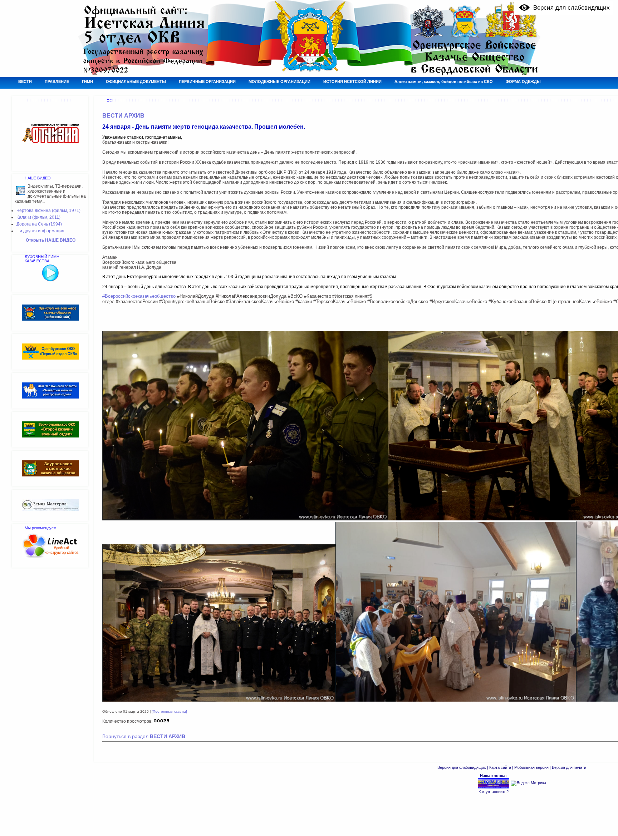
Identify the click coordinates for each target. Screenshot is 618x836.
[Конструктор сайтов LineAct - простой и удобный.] (50, 556)
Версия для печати (569, 767)
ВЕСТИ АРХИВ (123, 116)
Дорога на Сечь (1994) (39, 224)
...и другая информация (40, 230)
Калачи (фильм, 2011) (38, 217)
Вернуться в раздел (143, 736)
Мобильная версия (531, 767)
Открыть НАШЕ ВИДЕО (50, 240)
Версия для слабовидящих (461, 767)
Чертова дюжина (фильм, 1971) (48, 210)
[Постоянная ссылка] (169, 711)
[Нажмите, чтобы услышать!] (50, 280)
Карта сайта (500, 767)
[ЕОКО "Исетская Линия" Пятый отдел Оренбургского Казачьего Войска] (493, 787)
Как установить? (494, 792)
